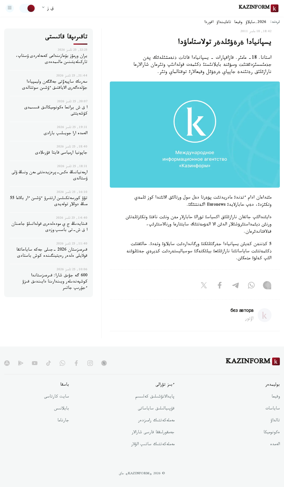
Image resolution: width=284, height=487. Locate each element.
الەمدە (275, 445)
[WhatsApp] (251, 286)
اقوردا (208, 23)
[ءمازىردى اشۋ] (10, 8)
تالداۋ (275, 421)
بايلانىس (61, 409)
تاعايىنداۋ (224, 23)
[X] (203, 286)
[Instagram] (267, 286)
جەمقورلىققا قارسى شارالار (153, 433)
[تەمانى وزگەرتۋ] (27, 8)
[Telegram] (235, 286)
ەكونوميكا (271, 433)
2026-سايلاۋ (256, 23)
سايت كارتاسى (56, 397)
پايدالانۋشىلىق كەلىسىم (154, 397)
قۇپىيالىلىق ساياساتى (156, 409)
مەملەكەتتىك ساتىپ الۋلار (152, 445)
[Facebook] (219, 286)
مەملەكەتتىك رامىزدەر (156, 421)
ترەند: (275, 22)
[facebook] (76, 363)
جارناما (63, 421)
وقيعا (238, 23)
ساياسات (272, 409)
